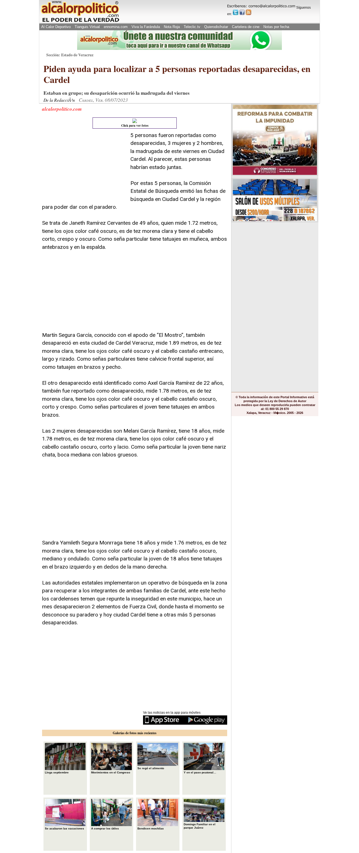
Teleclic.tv (192, 27)
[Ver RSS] (248, 12)
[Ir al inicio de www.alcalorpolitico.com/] (80, 21)
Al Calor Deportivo (56, 27)
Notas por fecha (276, 27)
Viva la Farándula (146, 27)
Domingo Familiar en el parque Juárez (199, 826)
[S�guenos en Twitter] (235, 12)
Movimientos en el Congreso (110, 772)
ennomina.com (116, 27)
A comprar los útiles (105, 828)
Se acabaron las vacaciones (64, 828)
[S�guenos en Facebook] (242, 12)
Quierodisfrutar (216, 27)
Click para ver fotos (134, 125)
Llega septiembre (57, 772)
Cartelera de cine (245, 27)
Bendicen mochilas (150, 828)
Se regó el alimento (150, 768)
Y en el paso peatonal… (200, 772)
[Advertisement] (84, 166)
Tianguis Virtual (87, 27)
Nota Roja (172, 27)
